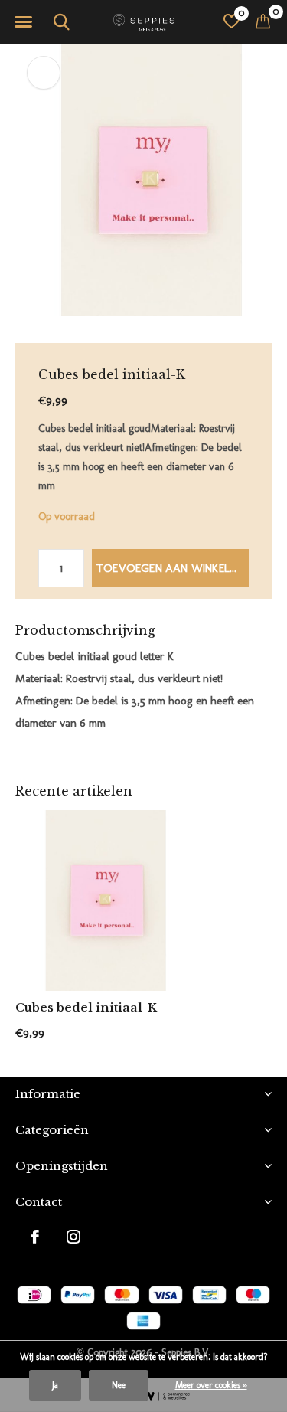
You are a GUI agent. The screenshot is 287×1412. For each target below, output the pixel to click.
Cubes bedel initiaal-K (86, 1007)
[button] (23, 22)
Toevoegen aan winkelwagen (172, 568)
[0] (263, 20)
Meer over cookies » (211, 1385)
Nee (119, 1385)
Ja (55, 1385)
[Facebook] (35, 1236)
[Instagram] (73, 1236)
